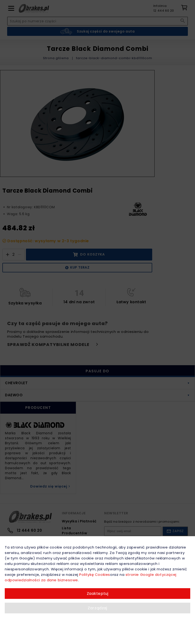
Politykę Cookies (94, 574)
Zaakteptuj (97, 593)
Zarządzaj (97, 608)
